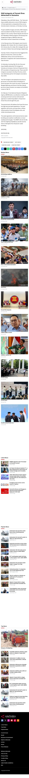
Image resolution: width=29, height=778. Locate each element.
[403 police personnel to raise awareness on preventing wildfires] (14, 164)
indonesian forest (8, 142)
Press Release (4, 746)
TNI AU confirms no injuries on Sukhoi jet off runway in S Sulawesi (17, 577)
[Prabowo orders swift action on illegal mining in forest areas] (14, 368)
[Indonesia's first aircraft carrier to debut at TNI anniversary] (5, 539)
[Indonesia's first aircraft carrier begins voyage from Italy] (5, 564)
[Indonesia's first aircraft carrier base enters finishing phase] (5, 532)
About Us (3, 760)
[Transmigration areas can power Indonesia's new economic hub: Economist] (5, 590)
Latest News (4, 457)
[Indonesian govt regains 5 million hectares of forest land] (14, 390)
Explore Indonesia (5, 739)
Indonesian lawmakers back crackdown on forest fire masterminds (12, 218)
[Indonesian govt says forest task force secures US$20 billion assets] (14, 322)
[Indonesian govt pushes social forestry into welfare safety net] (14, 345)
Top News (4, 626)
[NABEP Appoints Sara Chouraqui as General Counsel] (5, 463)
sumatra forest (16, 145)
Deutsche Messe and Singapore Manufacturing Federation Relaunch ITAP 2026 (18, 491)
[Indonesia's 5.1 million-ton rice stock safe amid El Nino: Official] (5, 660)
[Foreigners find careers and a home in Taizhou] (5, 484)
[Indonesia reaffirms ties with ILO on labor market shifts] (5, 672)
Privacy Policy (4, 756)
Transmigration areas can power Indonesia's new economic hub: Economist (18, 590)
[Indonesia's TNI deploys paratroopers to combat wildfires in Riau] (14, 187)
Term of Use (4, 753)
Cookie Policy (4, 758)
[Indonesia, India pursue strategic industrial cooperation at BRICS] (5, 666)
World (2, 735)
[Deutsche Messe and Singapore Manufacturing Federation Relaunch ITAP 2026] (5, 491)
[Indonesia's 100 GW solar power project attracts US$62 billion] (5, 551)
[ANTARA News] (16, 1)
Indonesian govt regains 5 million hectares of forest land (13, 399)
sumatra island (6, 145)
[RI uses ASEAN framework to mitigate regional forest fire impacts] (14, 300)
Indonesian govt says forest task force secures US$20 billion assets (14, 331)
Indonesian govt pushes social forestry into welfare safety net (13, 354)
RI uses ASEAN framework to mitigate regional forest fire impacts (13, 309)
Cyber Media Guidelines (7, 763)
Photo (2, 744)
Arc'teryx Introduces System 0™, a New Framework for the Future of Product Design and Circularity (18, 469)
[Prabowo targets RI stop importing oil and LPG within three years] (5, 698)
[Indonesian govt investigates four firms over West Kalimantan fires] (14, 232)
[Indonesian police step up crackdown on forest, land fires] (14, 277)
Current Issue (11, 7)
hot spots (18, 142)
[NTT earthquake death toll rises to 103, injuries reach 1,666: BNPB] (5, 558)
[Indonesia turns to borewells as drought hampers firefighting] (14, 638)
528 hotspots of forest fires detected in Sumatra (13, 9)
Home (5, 7)
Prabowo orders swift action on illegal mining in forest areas (14, 377)
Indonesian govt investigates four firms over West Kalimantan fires (13, 241)
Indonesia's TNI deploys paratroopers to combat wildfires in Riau (14, 196)
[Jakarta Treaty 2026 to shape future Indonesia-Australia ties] (5, 584)
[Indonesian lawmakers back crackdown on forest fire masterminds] (14, 209)
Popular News (5, 526)
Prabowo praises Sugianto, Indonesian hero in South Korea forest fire (13, 422)
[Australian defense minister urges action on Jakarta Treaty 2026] (5, 653)
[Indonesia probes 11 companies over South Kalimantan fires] (5, 571)
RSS (2, 765)
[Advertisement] (14, 441)
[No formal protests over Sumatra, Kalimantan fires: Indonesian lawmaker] (14, 255)
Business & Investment (7, 737)
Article (2, 742)
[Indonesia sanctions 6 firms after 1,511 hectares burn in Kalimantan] (5, 545)
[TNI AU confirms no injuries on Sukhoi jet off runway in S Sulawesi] (5, 577)
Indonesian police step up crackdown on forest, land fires (14, 286)
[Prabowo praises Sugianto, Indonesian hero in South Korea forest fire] (14, 413)
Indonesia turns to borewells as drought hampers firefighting (12, 647)
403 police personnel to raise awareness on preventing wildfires (13, 173)
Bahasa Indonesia (5, 751)
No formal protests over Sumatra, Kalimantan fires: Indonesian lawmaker (13, 264)
